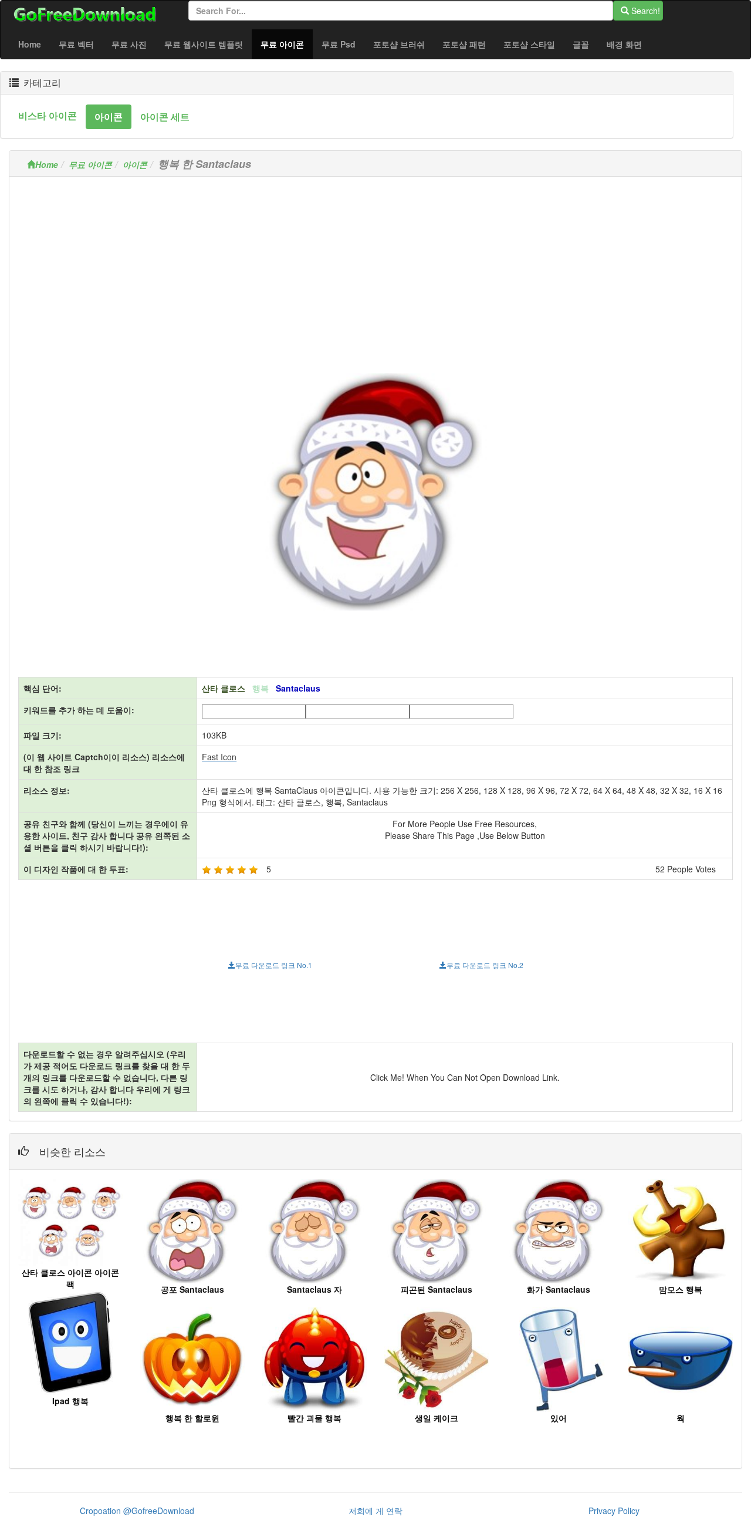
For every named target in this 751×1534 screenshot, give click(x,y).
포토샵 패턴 (464, 44)
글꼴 (581, 44)
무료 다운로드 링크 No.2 (484, 965)
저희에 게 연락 (375, 1510)
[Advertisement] (375, 268)
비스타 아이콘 (47, 115)
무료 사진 (129, 44)
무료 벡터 (76, 44)
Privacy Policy (614, 1510)
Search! (644, 10)
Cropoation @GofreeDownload (137, 1510)
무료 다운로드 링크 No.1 (273, 965)
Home (29, 44)
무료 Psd (339, 44)
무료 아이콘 (287, 44)
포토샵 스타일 (529, 44)
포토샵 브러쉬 (399, 44)
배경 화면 (624, 44)
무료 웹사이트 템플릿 (203, 44)
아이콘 (108, 116)
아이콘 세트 (165, 116)
